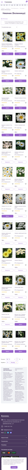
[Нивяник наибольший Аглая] (20, 226)
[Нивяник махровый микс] (20, 118)
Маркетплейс (4, 437)
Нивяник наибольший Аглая (20, 233)
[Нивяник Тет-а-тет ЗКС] (7, 199)
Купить (7, 53)
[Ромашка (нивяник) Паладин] (7, 64)
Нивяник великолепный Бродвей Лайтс (7, 288)
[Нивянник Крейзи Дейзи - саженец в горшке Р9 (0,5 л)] (7, 37)
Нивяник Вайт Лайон (19, 287)
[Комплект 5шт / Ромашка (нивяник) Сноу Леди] (20, 334)
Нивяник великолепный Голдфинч (7, 261)
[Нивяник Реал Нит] (7, 307)
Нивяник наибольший (19, 70)
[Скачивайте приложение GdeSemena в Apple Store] (14, 457)
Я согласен (14, 467)
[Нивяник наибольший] (20, 64)
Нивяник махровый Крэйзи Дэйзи (20, 207)
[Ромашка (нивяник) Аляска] (20, 91)
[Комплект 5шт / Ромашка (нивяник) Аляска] (7, 334)
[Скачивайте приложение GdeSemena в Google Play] (5, 457)
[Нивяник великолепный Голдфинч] (7, 253)
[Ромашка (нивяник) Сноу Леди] (7, 118)
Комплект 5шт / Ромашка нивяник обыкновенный (20, 315)
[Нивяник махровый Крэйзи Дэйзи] (20, 199)
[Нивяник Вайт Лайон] (20, 280)
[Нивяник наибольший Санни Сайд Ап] (7, 226)
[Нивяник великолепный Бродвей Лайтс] (7, 280)
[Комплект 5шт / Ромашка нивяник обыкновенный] (20, 307)
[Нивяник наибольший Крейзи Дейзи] (7, 145)
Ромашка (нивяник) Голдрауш (19, 44)
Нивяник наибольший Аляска (6, 180)
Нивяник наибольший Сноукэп (19, 153)
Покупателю (4, 441)
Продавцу (3, 445)
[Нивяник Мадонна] (20, 253)
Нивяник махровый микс (20, 125)
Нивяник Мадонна (18, 260)
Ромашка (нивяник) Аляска (20, 97)
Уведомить (7, 162)
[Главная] (9, 2)
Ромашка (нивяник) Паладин (6, 71)
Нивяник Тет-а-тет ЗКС (6, 206)
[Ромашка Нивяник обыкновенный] (7, 91)
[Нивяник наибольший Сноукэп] (20, 145)
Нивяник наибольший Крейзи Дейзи (6, 153)
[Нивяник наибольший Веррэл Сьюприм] (20, 172)
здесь (14, 464)
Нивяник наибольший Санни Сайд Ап (6, 234)
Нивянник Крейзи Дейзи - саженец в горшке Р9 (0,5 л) (7, 44)
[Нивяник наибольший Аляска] (7, 172)
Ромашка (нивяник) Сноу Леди (7, 125)
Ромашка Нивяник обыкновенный (5, 98)
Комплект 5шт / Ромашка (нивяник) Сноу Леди (20, 342)
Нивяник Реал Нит (5, 314)
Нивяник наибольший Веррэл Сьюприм (19, 180)
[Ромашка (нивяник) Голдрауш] (20, 37)
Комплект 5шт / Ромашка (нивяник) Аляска (7, 342)
